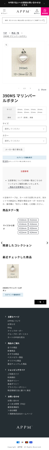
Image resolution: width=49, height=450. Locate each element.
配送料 (5, 161)
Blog (10, 327)
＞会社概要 (12, 410)
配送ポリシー (13, 380)
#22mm (23, 232)
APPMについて (14, 320)
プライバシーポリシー (17, 387)
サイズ (6, 123)
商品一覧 (15, 33)
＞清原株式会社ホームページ (20, 413)
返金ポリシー (13, 384)
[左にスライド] (19, 88)
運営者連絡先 (13, 407)
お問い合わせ (13, 400)
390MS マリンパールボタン (15, 36)
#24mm (33, 232)
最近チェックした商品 (17, 364)
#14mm (23, 224)
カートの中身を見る (16, 337)
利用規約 (11, 377)
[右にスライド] (30, 88)
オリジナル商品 (14, 360)
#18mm (23, 228)
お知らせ (11, 324)
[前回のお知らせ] (5, 4)
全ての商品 (12, 347)
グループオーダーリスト (18, 334)
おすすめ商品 (13, 354)
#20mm (33, 228)
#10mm (23, 219)
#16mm (33, 224)
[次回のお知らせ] (44, 4)
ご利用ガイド (13, 374)
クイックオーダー (15, 330)
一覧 (39, 302)
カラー (6, 135)
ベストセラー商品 (15, 357)
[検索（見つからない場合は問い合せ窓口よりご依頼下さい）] (44, 20)
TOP (5, 33)
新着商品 (11, 350)
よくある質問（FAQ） (17, 403)
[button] (4, 11)
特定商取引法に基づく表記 (19, 390)
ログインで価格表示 (24, 157)
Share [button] (43, 89)
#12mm (33, 219)
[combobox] (24, 20)
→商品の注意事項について (19, 187)
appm (20, 447)
